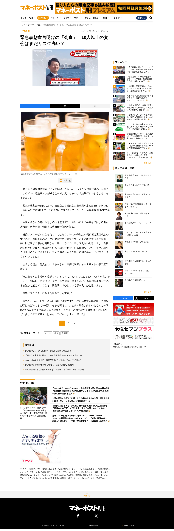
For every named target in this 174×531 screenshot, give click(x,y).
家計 (105, 18)
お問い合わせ (129, 525)
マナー (48, 333)
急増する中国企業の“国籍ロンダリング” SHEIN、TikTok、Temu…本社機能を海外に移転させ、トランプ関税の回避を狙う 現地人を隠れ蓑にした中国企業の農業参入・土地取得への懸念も (80, 418)
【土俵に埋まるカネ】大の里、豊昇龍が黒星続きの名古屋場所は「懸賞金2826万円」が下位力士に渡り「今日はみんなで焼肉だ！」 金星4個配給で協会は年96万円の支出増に (82, 408)
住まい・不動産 (91, 18)
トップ (23, 18)
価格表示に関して (138, 347)
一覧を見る (147, 163)
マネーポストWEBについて (53, 525)
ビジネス (42, 18)
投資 (31, 18)
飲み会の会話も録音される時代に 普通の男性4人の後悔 (49, 365)
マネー (77, 18)
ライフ (66, 18)
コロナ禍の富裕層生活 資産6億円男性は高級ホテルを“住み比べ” (53, 360)
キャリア (54, 18)
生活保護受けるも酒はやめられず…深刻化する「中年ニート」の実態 (54, 369)
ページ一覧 (94, 525)
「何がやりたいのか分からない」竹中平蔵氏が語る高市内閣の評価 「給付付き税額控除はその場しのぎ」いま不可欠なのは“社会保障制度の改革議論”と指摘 (81, 391)
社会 (39, 25)
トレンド (116, 18)
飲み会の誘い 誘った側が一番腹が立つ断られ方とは (48, 351)
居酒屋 (65, 333)
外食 (56, 333)
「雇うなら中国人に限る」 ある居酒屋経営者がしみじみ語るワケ (53, 355)
